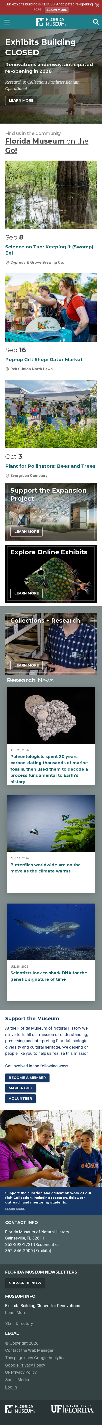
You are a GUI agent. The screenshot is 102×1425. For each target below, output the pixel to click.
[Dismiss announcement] (97, 5)
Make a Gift (21, 1088)
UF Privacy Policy (21, 1372)
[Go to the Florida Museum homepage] (51, 22)
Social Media (17, 1379)
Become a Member (27, 1077)
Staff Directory (19, 1323)
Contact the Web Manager (29, 1350)
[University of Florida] (74, 1409)
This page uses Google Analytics (35, 1357)
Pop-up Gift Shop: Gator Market (44, 359)
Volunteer (20, 1098)
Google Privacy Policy (25, 1365)
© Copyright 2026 (22, 1343)
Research (30, 680)
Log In (11, 1387)
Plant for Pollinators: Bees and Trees (50, 466)
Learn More (57, 10)
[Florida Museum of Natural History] (28, 1409)
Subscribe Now (25, 1283)
